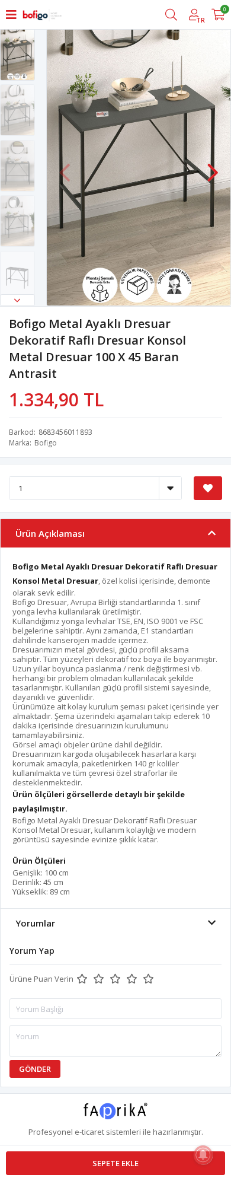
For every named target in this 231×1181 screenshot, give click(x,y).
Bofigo (45, 443)
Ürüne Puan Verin (41, 978)
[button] (17, 300)
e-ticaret (89, 1131)
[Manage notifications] (203, 1154)
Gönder (35, 1069)
